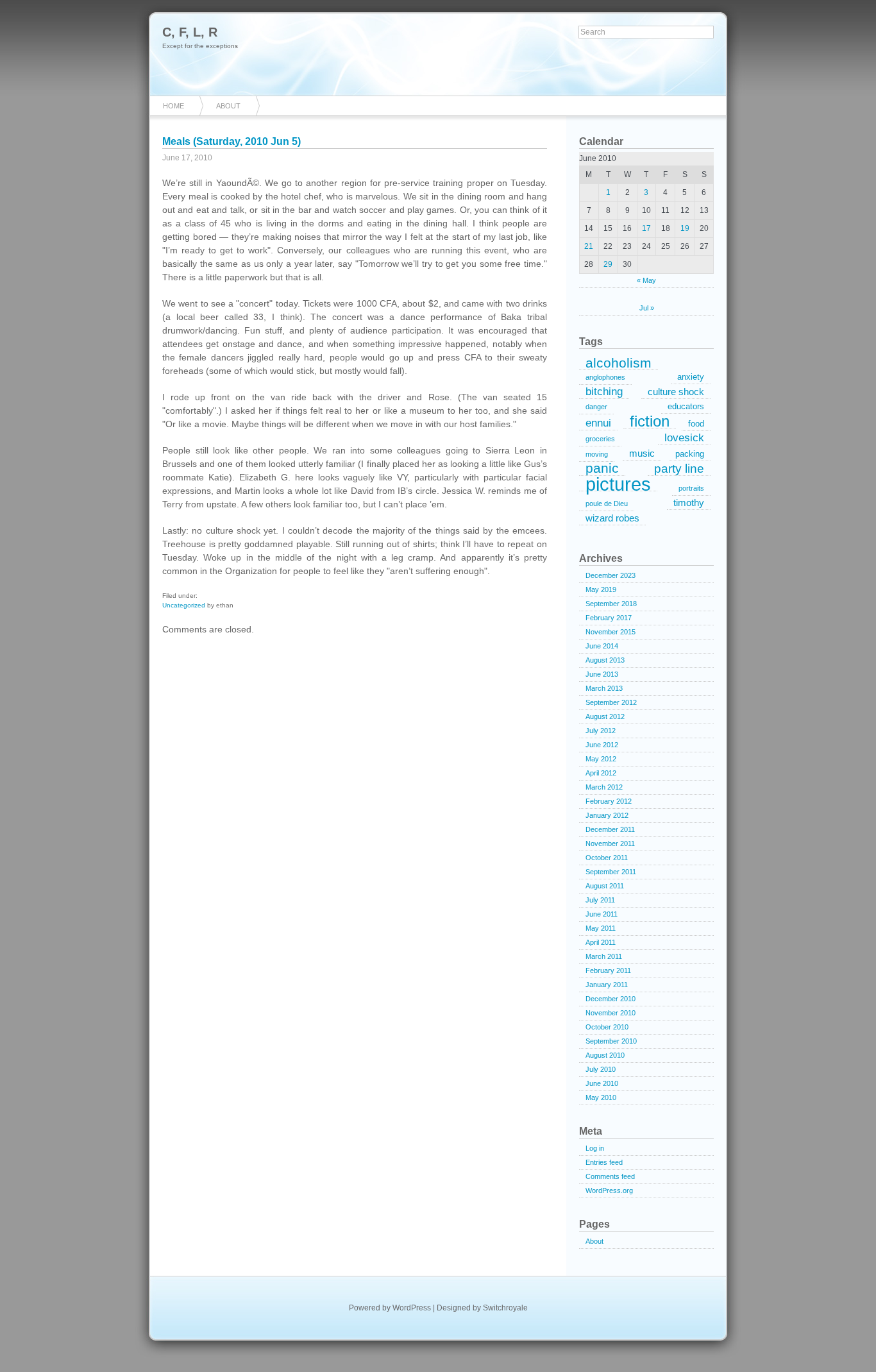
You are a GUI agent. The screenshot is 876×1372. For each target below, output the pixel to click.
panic (602, 469)
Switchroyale (505, 1307)
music (642, 453)
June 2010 (601, 1083)
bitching (604, 391)
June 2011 (601, 914)
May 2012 (600, 759)
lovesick (684, 438)
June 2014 (601, 646)
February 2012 (608, 801)
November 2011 (610, 843)
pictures (618, 484)
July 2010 (600, 1069)
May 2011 (600, 928)
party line (679, 468)
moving (596, 454)
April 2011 (600, 942)
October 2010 (606, 1027)
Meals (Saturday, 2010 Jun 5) (231, 141)
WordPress (411, 1307)
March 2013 (604, 688)
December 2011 (610, 829)
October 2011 (606, 857)
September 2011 (610, 872)
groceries (600, 439)
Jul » (646, 308)
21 (588, 246)
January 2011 (606, 984)
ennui (598, 423)
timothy (688, 502)
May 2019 (600, 589)
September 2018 (611, 603)
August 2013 (605, 660)
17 (646, 228)
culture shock (676, 391)
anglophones (605, 377)
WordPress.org (609, 1190)
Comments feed (610, 1176)
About (228, 106)
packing (689, 454)
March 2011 (603, 956)
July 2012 (600, 730)
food (696, 423)
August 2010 (605, 1055)
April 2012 (600, 773)
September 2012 (611, 702)
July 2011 (600, 900)
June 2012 (601, 745)
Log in (594, 1148)
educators (686, 406)
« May (646, 280)
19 (684, 228)
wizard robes (612, 517)
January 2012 (606, 815)
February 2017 (608, 618)
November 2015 (610, 632)
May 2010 (600, 1097)
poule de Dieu (606, 503)
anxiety (690, 377)
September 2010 (611, 1041)
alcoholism (618, 363)
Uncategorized (183, 605)
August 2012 (605, 716)
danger (596, 407)
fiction (650, 421)
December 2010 (610, 999)
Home (173, 106)
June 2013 (601, 674)
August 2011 (604, 886)
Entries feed (604, 1162)
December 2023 (610, 575)
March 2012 (604, 787)
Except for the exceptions (200, 45)
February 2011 (608, 970)
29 (607, 264)
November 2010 (610, 1013)
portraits (691, 488)
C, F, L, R (189, 32)
